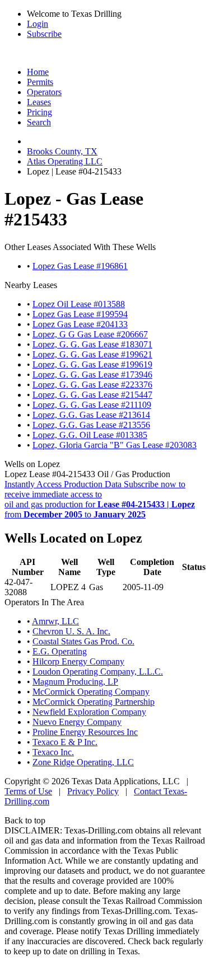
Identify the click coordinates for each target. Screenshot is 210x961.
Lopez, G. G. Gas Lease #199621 (92, 354)
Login (37, 24)
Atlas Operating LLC (64, 161)
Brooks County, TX (62, 151)
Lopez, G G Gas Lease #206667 (90, 334)
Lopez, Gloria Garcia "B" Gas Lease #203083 (114, 445)
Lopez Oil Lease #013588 (78, 304)
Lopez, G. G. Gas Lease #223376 (92, 384)
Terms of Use (28, 791)
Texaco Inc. (53, 752)
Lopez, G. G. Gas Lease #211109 (91, 404)
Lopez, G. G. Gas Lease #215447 (92, 394)
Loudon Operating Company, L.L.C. (97, 671)
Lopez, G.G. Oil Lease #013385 (89, 435)
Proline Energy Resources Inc (85, 732)
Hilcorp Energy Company (78, 661)
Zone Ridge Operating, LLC (83, 762)
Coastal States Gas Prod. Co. (83, 641)
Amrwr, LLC (55, 621)
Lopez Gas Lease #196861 (80, 266)
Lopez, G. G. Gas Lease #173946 (92, 374)
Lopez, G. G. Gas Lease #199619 (92, 364)
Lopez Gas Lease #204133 (80, 324)
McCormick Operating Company (91, 691)
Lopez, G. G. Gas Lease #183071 (92, 344)
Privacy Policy (93, 791)
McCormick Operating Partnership (93, 701)
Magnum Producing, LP (75, 681)
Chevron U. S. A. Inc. (71, 631)
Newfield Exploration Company (89, 712)
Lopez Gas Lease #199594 (80, 314)
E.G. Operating (59, 651)
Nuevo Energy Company (77, 722)
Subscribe (44, 34)
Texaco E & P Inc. (64, 742)
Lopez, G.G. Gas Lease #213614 (91, 415)
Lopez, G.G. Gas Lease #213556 (91, 425)
